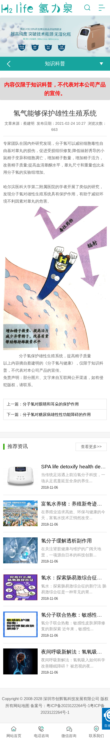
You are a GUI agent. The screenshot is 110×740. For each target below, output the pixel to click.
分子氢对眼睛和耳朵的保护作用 (51, 404)
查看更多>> (91, 446)
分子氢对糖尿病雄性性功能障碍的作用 (57, 414)
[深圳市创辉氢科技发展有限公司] (38, 8)
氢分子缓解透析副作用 (66, 541)
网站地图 (21, 705)
